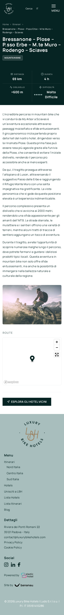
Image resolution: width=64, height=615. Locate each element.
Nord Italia (13, 467)
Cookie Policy (13, 547)
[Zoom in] (57, 342)
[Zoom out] (57, 347)
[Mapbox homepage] (11, 382)
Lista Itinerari (13, 504)
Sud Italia (13, 479)
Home (6, 24)
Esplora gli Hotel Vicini (29, 402)
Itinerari (16, 24)
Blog (7, 510)
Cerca (29, 8)
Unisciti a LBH (13, 491)
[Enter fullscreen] (57, 354)
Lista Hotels (12, 497)
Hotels (8, 485)
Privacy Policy (13, 542)
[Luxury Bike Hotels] (14, 8)
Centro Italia (15, 473)
